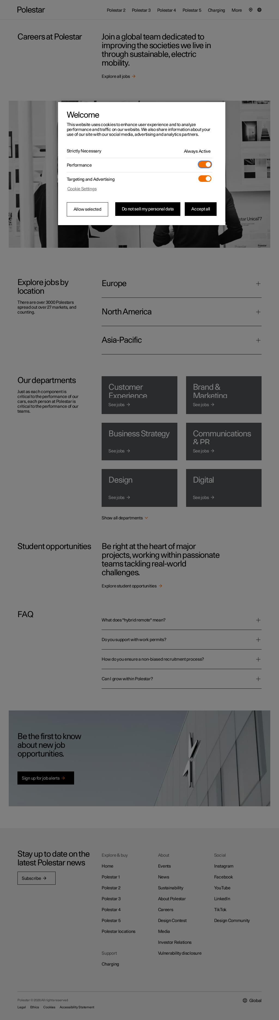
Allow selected (87, 209)
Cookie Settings (82, 189)
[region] (141, 163)
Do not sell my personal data (148, 209)
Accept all (200, 209)
